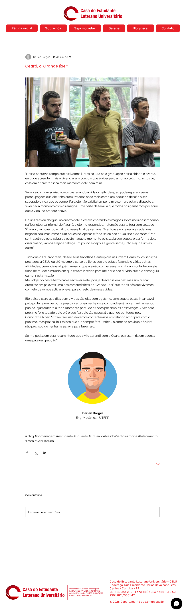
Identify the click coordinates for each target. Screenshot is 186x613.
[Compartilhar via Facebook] (27, 453)
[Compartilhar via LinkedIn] (44, 453)
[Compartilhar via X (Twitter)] (36, 453)
